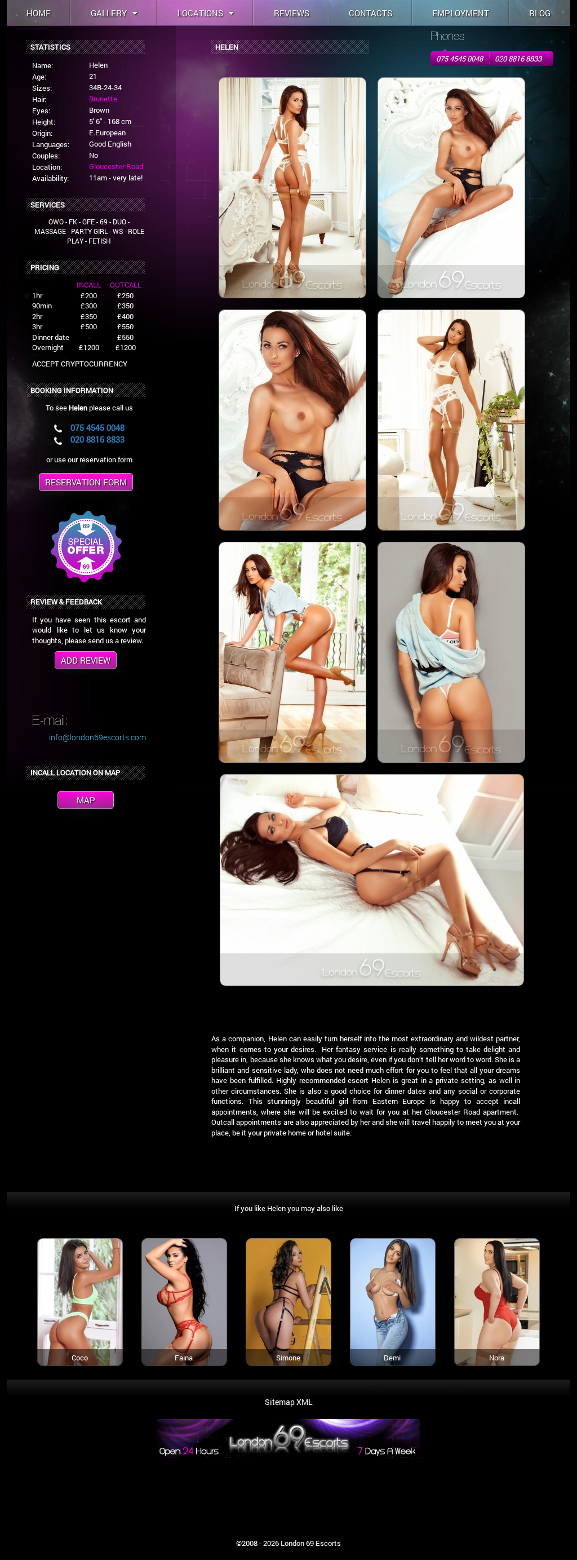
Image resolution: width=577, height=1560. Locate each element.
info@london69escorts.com (97, 737)
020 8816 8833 (518, 59)
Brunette (103, 99)
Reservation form (86, 482)
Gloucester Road (116, 166)
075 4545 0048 (459, 59)
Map (86, 800)
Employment (460, 13)
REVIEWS (291, 13)
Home (38, 13)
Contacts (370, 13)
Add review (85, 660)
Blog (540, 13)
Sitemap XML (289, 1402)
